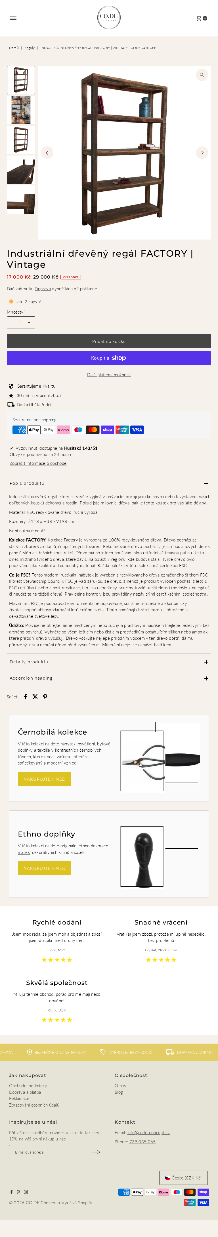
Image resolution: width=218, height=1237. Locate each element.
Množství (15, 311)
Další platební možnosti (109, 374)
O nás (120, 1085)
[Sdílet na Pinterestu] (45, 696)
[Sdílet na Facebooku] (25, 696)
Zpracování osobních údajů (34, 1104)
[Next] (202, 152)
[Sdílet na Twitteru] (35, 696)
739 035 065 (142, 1141)
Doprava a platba (25, 1092)
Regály (29, 48)
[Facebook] (12, 1192)
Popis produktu (27, 483)
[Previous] (47, 152)
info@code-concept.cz (148, 1132)
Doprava (43, 288)
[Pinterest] (18, 1192)
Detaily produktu (29, 661)
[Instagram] (26, 1192)
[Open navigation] (13, 18)
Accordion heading (31, 677)
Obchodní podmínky (28, 1085)
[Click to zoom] (202, 75)
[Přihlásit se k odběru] (96, 1152)
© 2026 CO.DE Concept (33, 1202)
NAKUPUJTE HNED (45, 779)
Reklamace (19, 1098)
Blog (119, 1092)
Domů (14, 48)
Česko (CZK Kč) (187, 1177)
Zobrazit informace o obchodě (38, 463)
